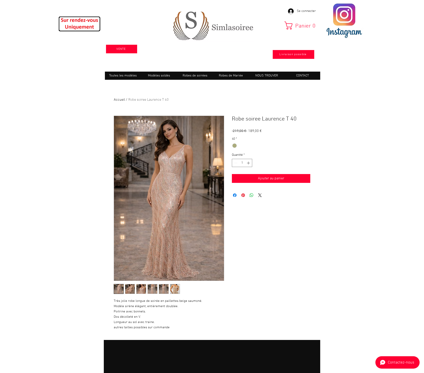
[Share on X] (260, 195)
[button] (301, 26)
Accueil (119, 100)
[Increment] (249, 163)
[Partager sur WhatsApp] (251, 195)
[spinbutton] (242, 163)
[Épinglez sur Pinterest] (243, 195)
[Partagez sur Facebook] (234, 195)
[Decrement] (235, 163)
